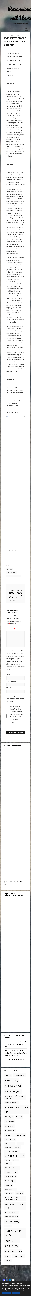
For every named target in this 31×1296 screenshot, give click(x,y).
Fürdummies (10, 1140)
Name (8, 674)
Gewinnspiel (14, 1155)
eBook (19, 1117)
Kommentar (10, 629)
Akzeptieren (6, 1293)
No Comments (23, 48)
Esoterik (9, 1126)
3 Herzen (9, 569)
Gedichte (20, 1143)
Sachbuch (11, 1246)
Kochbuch (10, 1177)
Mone (6, 48)
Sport (7, 1256)
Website (9, 688)
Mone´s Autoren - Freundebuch (11, 1198)
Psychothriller (12, 1217)
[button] (4, 1280)
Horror (15, 1160)
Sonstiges (13, 1251)
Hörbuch (8, 1163)
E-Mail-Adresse (11, 681)
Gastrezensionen (10, 1143)
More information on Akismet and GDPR (15, 666)
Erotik (10, 1121)
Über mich (8, 1260)
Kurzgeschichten (10, 1189)
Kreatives (10, 1181)
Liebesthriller (9, 1193)
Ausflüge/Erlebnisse (11, 1102)
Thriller (19, 1256)
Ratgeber (12, 1221)
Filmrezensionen (15, 1135)
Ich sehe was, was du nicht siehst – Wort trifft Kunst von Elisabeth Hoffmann (16, 1044)
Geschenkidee (12, 1147)
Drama (9, 1117)
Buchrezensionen (8, 35)
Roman (18, 576)
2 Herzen (19, 1075)
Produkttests (11, 1213)
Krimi (8, 1185)
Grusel (7, 1160)
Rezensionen (17, 35)
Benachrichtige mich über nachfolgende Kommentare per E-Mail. (15, 698)
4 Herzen (13, 1085)
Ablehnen (15, 1293)
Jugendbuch (12, 1168)
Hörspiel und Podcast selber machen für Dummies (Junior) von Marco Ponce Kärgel (16, 1053)
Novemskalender (14, 1206)
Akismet (9, 664)
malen (19, 1193)
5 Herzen (13, 1091)
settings (22, 1290)
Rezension (8, 1226)
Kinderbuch (11, 1172)
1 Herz (8, 1075)
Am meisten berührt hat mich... (14, 1097)
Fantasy (10, 1130)
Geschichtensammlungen (12, 1151)
